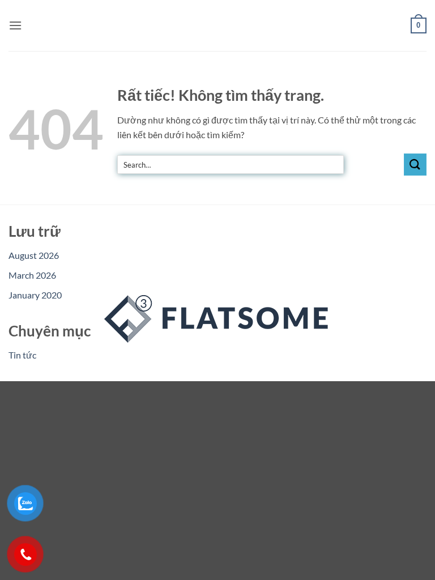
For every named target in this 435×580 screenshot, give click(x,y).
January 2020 (35, 294)
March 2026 (32, 275)
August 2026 (33, 255)
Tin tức (22, 354)
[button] (15, 25)
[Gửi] (415, 164)
